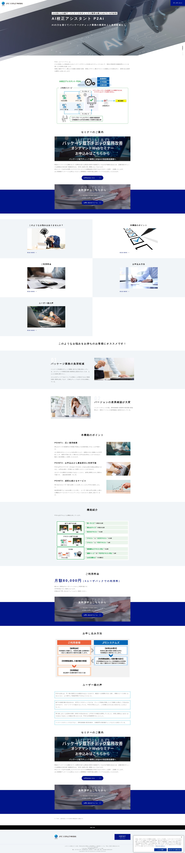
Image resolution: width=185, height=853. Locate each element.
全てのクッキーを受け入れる (175, 849)
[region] (158, 843)
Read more (31, 252)
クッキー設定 (160, 849)
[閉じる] (181, 837)
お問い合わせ (179, 2)
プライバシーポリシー (160, 846)
